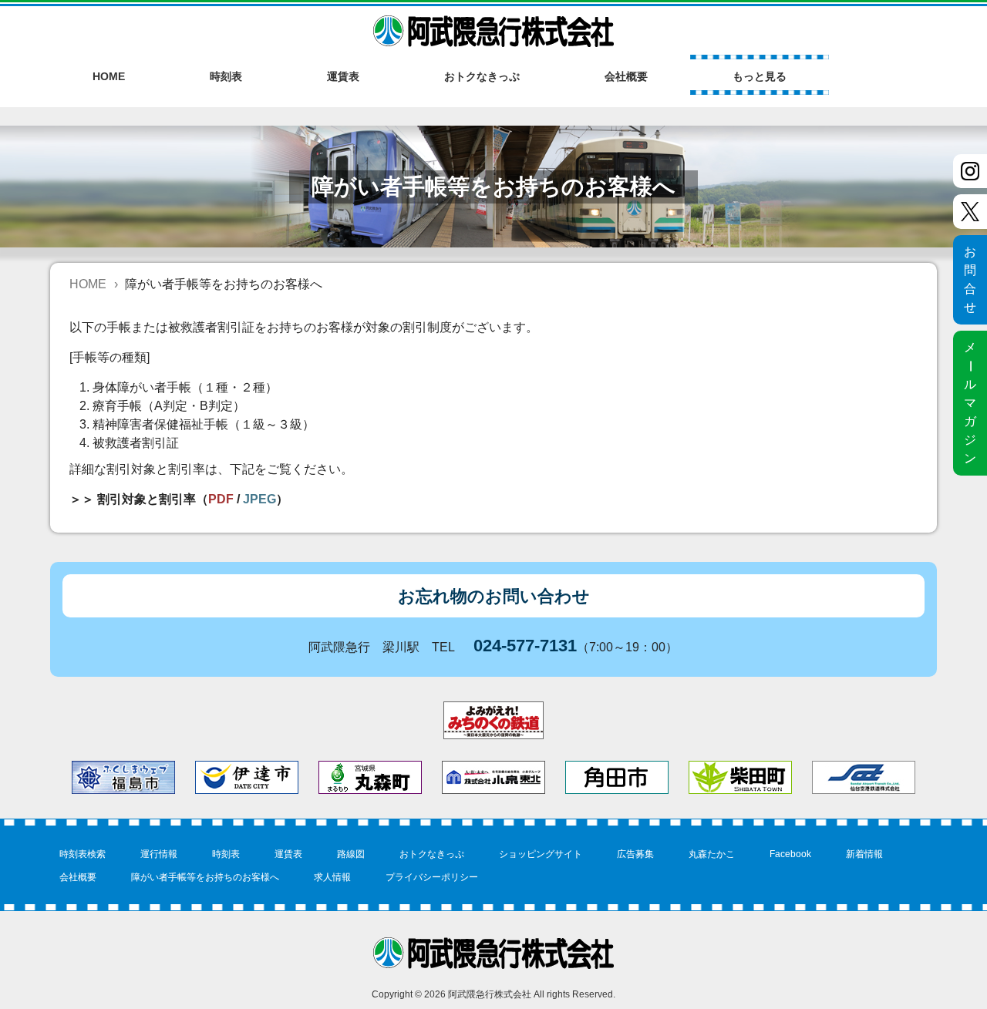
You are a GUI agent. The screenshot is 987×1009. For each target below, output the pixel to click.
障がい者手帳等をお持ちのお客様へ (205, 877)
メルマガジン (970, 403)
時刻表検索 (82, 854)
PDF (221, 499)
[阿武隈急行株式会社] (493, 24)
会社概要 (77, 877)
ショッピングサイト (540, 854)
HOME (87, 284)
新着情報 (864, 854)
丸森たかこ (712, 854)
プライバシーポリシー (432, 877)
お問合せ (970, 279)
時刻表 (226, 854)
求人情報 (332, 877)
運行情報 (158, 854)
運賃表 (288, 854)
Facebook (790, 854)
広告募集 (635, 854)
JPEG (259, 499)
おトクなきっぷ (431, 854)
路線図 (351, 854)
